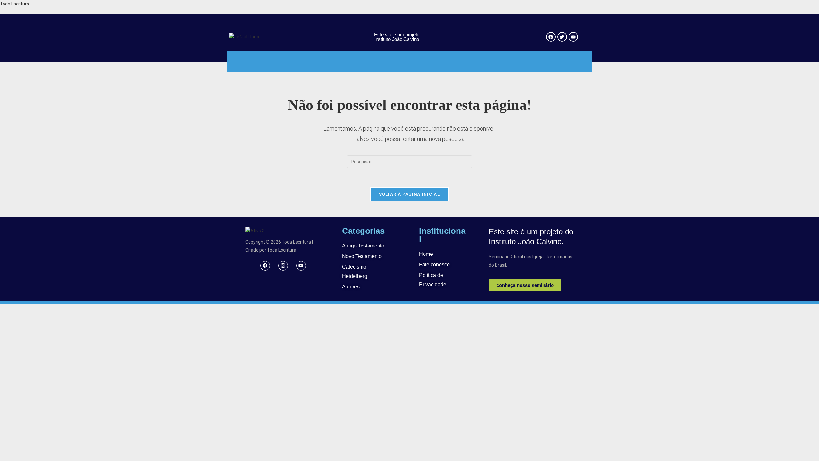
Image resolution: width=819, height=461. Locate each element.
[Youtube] (301, 266)
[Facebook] (265, 266)
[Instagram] (283, 266)
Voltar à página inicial (409, 194)
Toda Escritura (14, 3)
